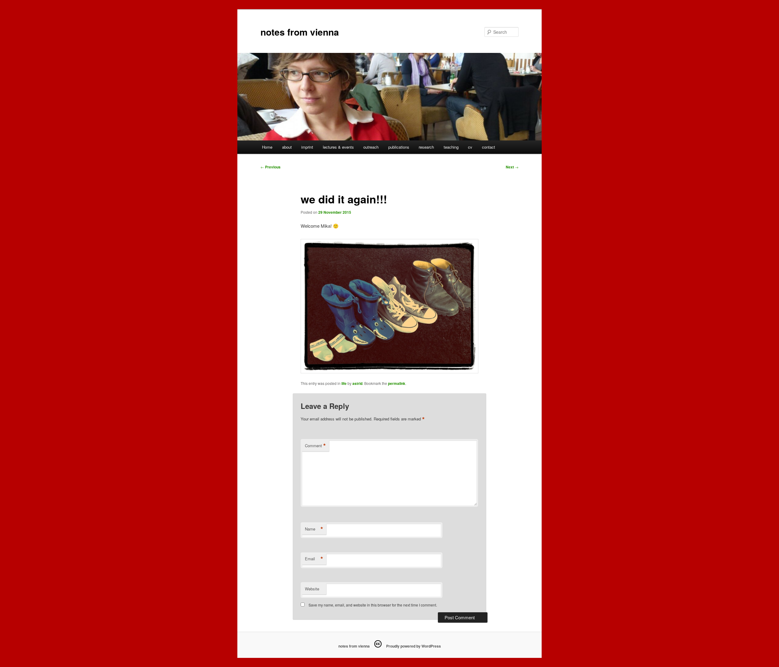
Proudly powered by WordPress (413, 646)
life (344, 383)
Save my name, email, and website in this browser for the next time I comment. (373, 604)
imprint (307, 147)
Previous (270, 167)
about (287, 147)
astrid (357, 383)
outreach (371, 147)
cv (470, 147)
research (426, 147)
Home (267, 147)
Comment (315, 446)
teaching (451, 147)
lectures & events (338, 147)
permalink (396, 383)
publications (398, 147)
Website (312, 589)
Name (314, 529)
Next (512, 167)
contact (488, 147)
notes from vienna (299, 31)
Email (314, 559)
